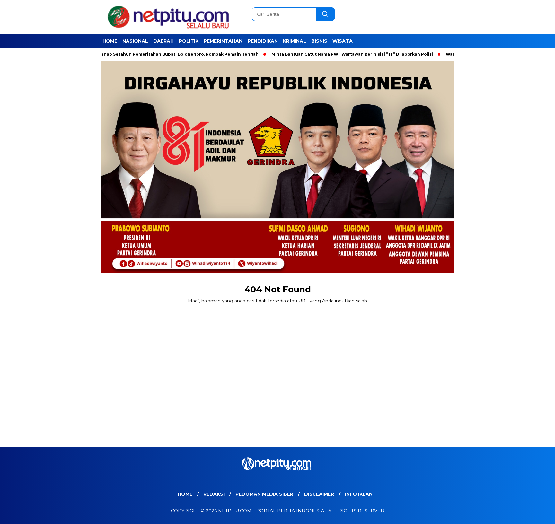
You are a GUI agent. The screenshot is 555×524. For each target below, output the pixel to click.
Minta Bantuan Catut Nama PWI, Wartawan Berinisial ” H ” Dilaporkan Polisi (331, 54)
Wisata (342, 41)
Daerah (163, 41)
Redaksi (214, 494)
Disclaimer (319, 494)
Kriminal (294, 41)
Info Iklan (359, 494)
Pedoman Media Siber (264, 494)
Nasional (135, 41)
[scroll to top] (533, 514)
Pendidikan (263, 41)
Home (109, 41)
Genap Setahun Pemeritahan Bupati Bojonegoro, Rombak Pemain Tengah (157, 54)
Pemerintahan (223, 41)
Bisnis (319, 41)
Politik (188, 41)
